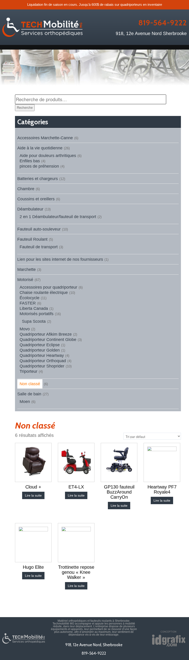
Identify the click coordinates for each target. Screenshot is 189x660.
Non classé (30, 384)
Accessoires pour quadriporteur (48, 287)
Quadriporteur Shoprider (42, 366)
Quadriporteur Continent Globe (48, 339)
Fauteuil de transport (39, 247)
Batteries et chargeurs (37, 178)
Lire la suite (33, 495)
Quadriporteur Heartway (42, 355)
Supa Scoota (34, 321)
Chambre (25, 188)
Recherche (25, 107)
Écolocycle (29, 298)
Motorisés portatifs (36, 313)
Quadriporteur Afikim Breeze (46, 334)
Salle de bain (29, 394)
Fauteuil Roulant (32, 239)
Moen (25, 401)
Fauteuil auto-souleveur (39, 229)
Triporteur (28, 371)
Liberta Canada (34, 308)
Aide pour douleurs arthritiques (48, 155)
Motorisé (25, 279)
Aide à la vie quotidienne (39, 148)
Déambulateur (30, 209)
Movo (25, 329)
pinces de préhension (39, 166)
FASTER (28, 303)
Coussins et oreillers (36, 199)
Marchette (26, 269)
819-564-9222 (162, 22)
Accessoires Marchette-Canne (45, 138)
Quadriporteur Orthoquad (43, 360)
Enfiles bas (30, 161)
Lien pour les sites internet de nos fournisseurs (60, 259)
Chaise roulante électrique (44, 292)
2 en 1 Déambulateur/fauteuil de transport (58, 216)
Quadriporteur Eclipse (40, 345)
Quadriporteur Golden (40, 350)
